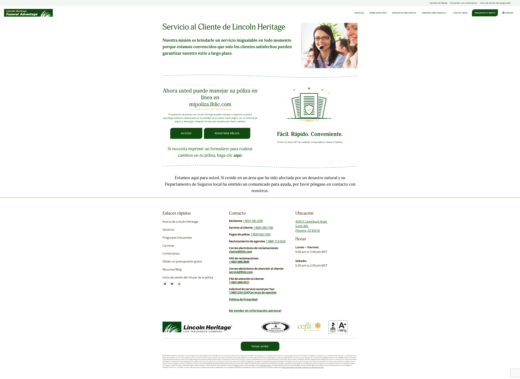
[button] (260, 346)
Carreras (168, 245)
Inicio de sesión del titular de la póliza (187, 278)
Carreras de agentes (262, 292)
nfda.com (237, 365)
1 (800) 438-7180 (263, 227)
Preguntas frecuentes (404, 13)
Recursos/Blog (172, 269)
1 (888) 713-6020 (276, 241)
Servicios (359, 13)
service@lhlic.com (241, 272)
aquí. (238, 155)
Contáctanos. (171, 253)
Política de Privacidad (288, 367)
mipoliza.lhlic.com (210, 104)
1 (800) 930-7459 (260, 234)
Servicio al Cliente (438, 2)
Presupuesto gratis (485, 13)
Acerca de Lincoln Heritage (180, 222)
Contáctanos (460, 13)
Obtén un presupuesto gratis (182, 261)
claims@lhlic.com (240, 251)
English (509, 13)
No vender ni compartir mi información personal (309, 367)
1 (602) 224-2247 (239, 292)
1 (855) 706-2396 (253, 221)
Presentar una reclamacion (463, 2)
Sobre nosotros (378, 13)
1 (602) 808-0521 (239, 282)
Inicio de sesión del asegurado (496, 3)
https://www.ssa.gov (265, 365)
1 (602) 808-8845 (239, 262)
